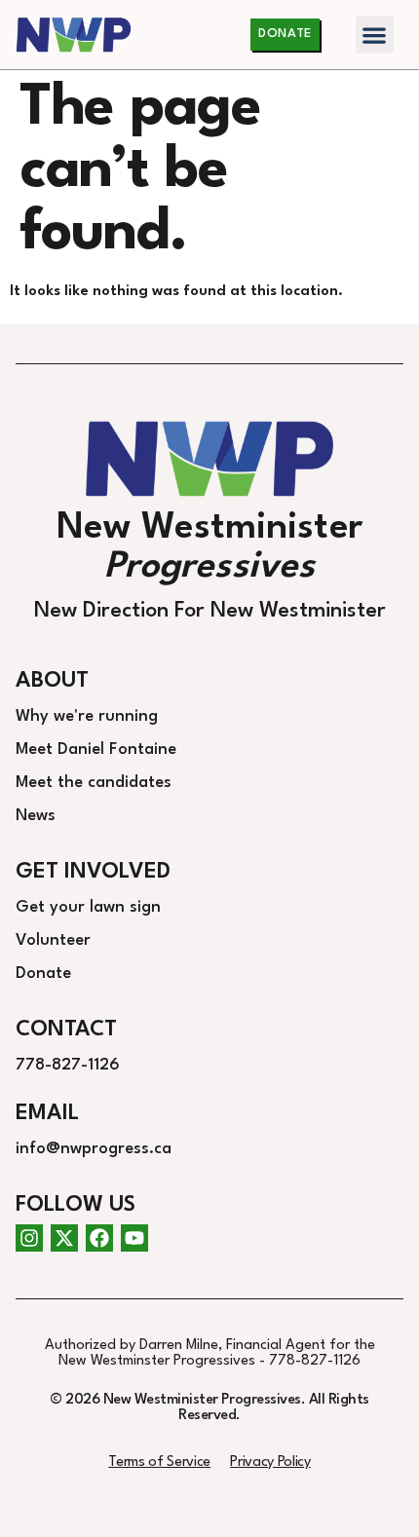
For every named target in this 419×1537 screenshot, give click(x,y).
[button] (375, 35)
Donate (43, 973)
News (36, 815)
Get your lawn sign (88, 907)
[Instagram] (29, 1238)
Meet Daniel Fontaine (96, 749)
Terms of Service (159, 1462)
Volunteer (53, 940)
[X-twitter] (64, 1238)
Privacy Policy (270, 1462)
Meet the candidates (93, 782)
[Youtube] (134, 1238)
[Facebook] (99, 1238)
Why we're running (87, 716)
